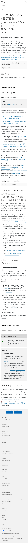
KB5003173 (9, 304)
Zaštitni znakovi (4, 538)
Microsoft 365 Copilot (5, 485)
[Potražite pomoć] (5, 2)
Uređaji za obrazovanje (6, 451)
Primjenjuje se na (5, 32)
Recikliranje (4, 442)
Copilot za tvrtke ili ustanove (7, 419)
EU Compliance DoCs (19, 538)
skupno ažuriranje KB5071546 (10, 399)
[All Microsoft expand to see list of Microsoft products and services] (2, 2)
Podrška (3, 5)
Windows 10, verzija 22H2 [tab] (8, 87)
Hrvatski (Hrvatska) (7, 528)
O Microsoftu (4, 519)
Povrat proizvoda (5, 437)
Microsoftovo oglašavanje (6, 483)
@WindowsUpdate (15, 173)
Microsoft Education (5, 449)
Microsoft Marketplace (6, 503)
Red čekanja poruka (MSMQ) (9, 184)
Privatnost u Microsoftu (6, 521)
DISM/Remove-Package (10, 361)
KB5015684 (11, 104)
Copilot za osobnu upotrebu (6, 422)
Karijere (3, 517)
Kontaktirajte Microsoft (6, 536)
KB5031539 (9, 292)
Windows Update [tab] (6, 325)
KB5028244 (6, 288)
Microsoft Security (5, 474)
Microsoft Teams (5, 487)
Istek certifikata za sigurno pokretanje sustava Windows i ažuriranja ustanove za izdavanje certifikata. (13, 57)
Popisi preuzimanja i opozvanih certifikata (15, 250)
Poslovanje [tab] (16, 325)
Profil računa (4, 433)
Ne (18, 412)
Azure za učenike (5, 465)
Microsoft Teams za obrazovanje (7, 453)
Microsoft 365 (4, 424)
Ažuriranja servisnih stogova (17, 220)
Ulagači (3, 524)
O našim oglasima (11, 538)
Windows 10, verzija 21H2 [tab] (8, 92)
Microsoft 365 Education (6, 455)
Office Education (4, 458)
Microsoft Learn (4, 496)
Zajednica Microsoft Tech (6, 501)
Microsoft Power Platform (6, 506)
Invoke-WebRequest (21, 136)
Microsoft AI (4, 471)
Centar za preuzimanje (6, 435)
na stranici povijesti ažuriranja (19, 170)
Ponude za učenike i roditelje (7, 462)
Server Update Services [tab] (20, 330)
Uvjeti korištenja (21, 536)
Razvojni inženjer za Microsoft (7, 494)
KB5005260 (14, 307)
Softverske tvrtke (5, 508)
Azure (3, 476)
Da (9, 412)
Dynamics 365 (4, 478)
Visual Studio (4, 510)
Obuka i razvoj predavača (6, 460)
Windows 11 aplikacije (5, 426)
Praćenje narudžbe (5, 440)
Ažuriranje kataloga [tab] (7, 330)
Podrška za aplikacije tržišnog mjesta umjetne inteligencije (12, 499)
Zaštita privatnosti (14, 536)
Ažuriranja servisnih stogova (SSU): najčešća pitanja (13, 221)
